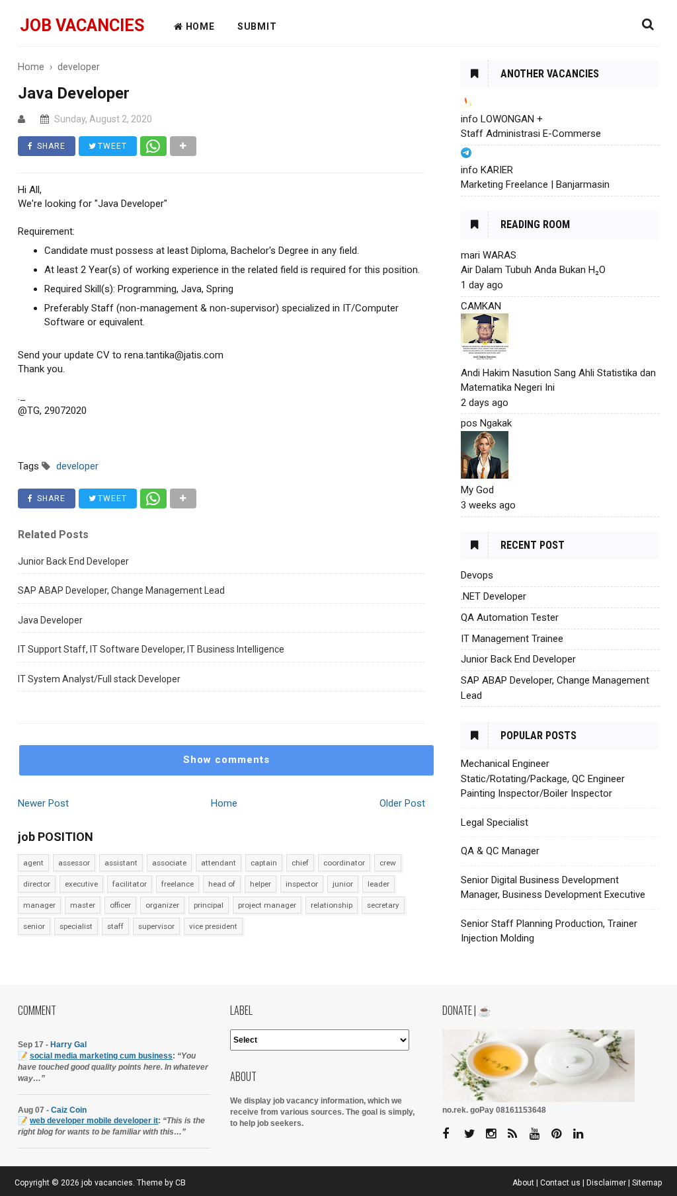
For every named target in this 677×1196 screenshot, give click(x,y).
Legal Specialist (494, 822)
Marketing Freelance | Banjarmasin (535, 184)
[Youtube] (539, 1134)
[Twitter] (474, 1134)
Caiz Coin (69, 1110)
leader (378, 884)
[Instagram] (496, 1134)
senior (34, 926)
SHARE (49, 146)
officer (120, 905)
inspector (302, 884)
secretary (383, 905)
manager (39, 905)
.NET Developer (493, 596)
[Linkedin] (583, 1134)
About (523, 1182)
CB (180, 1182)
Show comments (226, 760)
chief (300, 862)
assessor (74, 862)
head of (221, 884)
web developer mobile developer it (94, 1120)
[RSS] (518, 1134)
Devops (477, 575)
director (36, 884)
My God (477, 490)
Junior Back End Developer (73, 561)
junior (343, 884)
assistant (121, 862)
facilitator (129, 884)
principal (208, 905)
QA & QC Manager (500, 851)
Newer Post (43, 803)
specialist (76, 926)
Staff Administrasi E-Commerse (531, 134)
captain (264, 862)
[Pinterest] (561, 1134)
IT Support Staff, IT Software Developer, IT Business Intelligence (151, 649)
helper (260, 884)
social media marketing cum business (101, 1055)
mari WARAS (488, 255)
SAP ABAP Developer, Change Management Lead (121, 590)
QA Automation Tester (510, 617)
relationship (331, 905)
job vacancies (82, 25)
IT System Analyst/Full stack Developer (99, 679)
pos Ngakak (486, 423)
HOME (199, 26)
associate (169, 862)
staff (115, 926)
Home (224, 803)
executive (81, 884)
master (82, 905)
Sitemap (647, 1182)
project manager (267, 905)
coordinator (344, 862)
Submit (257, 26)
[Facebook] (452, 1134)
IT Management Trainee (512, 639)
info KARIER (487, 170)
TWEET (111, 146)
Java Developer (50, 620)
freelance (177, 884)
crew (387, 862)
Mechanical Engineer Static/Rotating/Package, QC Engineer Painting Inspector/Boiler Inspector (543, 778)
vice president (213, 926)
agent (33, 862)
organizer (162, 905)
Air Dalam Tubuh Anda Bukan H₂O (533, 270)
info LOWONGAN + (502, 119)
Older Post (402, 803)
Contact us (560, 1182)
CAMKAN (481, 306)
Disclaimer (606, 1182)
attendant (218, 862)
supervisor (156, 926)
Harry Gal (68, 1044)
